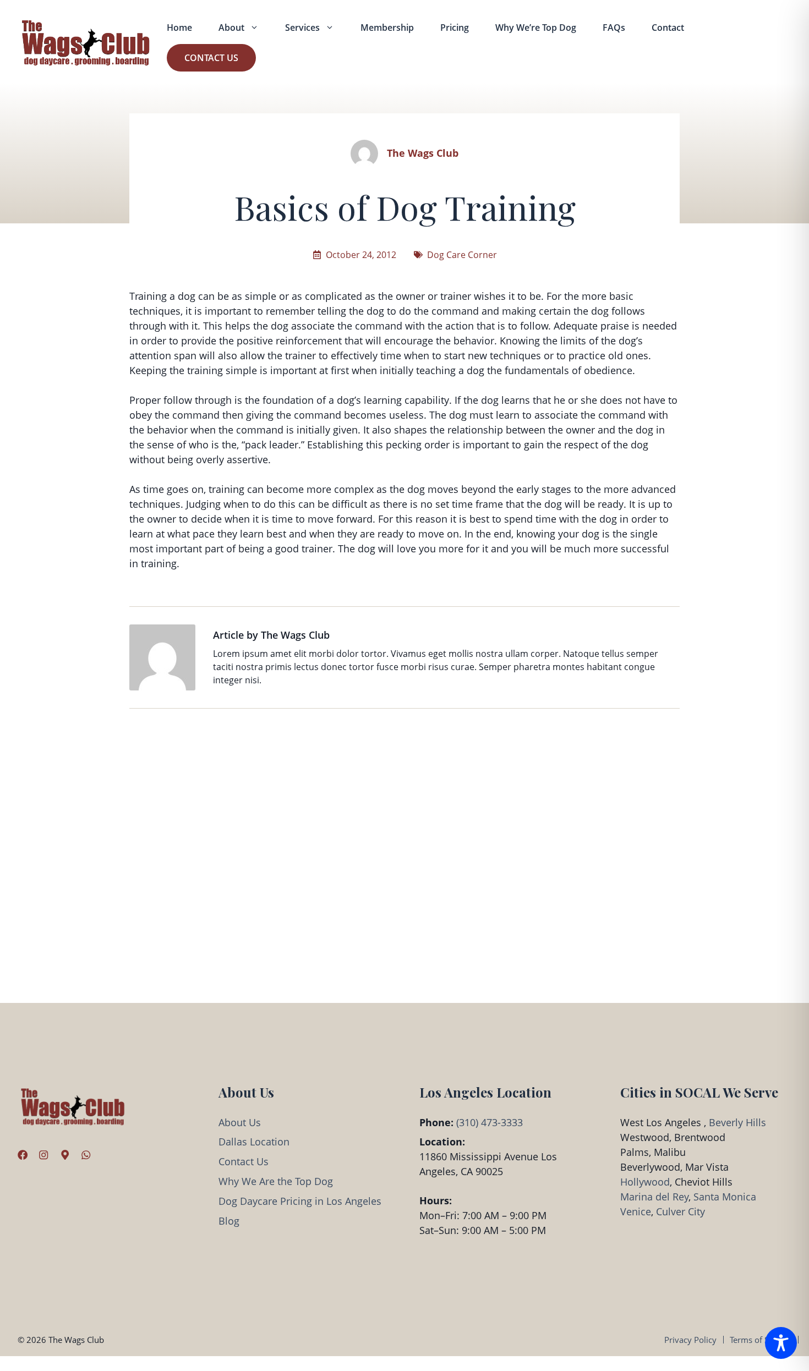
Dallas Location (253, 1141)
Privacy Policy (690, 1339)
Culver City (680, 1211)
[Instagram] (43, 1155)
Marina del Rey (654, 1196)
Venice (635, 1211)
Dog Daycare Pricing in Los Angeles (299, 1201)
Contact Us (211, 58)
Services (302, 27)
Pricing (454, 27)
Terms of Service (760, 1339)
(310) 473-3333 (489, 1122)
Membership (387, 27)
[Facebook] (23, 1155)
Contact (668, 27)
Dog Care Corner (462, 255)
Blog (228, 1220)
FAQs (614, 27)
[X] (65, 1155)
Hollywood (645, 1181)
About (231, 27)
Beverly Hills (737, 1122)
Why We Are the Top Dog (275, 1181)
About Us (239, 1122)
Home (179, 27)
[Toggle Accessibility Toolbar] (781, 1343)
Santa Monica (724, 1196)
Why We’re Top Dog (535, 27)
